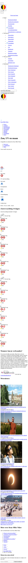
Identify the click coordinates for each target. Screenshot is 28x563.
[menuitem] (15, 25)
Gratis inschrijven (18, 561)
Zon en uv (5, 144)
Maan (4, 146)
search (2, 90)
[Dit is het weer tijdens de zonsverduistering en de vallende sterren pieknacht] (11, 434)
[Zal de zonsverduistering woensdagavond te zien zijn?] (11, 489)
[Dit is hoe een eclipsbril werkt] (11, 462)
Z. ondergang (6, 145)
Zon (13, 409)
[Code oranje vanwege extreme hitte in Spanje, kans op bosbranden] (11, 516)
